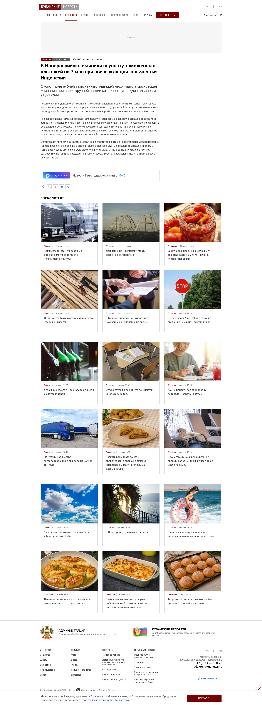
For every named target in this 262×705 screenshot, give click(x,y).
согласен (204, 698)
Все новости (54, 15)
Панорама (107, 650)
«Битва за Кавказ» (111, 655)
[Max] (67, 186)
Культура (76, 650)
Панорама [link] (172, 246)
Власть (85, 15)
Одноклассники (213, 6)
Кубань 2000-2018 (111, 674)
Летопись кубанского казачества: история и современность (113, 662)
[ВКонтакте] (49, 186)
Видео (74, 660)
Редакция (138, 662)
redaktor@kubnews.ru (207, 666)
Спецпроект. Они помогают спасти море (144, 656)
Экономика (100, 15)
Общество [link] (48, 246)
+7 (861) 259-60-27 (209, 663)
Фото (73, 655)
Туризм (148, 15)
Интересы (76, 675)
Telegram (220, 6)
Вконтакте (207, 6)
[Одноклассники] (55, 186)
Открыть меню (40, 15)
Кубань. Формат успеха (114, 679)
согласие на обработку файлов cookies (110, 700)
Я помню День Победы (144, 650)
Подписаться (59, 175)
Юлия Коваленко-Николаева (87, 59)
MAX (121, 175)
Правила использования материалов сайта (145, 673)
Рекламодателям (142, 667)
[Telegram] (61, 186)
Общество (71, 15)
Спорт (136, 15)
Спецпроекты (167, 15)
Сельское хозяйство (81, 670)
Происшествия (119, 15)
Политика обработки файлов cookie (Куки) (144, 680)
